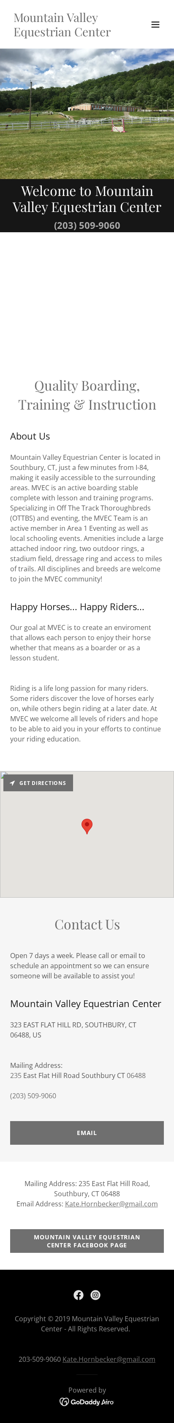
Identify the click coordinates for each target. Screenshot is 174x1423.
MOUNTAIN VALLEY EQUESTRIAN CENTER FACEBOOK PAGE (87, 1241)
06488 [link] (136, 1075)
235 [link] (16, 1075)
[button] (155, 24)
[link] (64, 33)
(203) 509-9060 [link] (87, 225)
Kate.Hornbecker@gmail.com (111, 1203)
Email (87, 1133)
